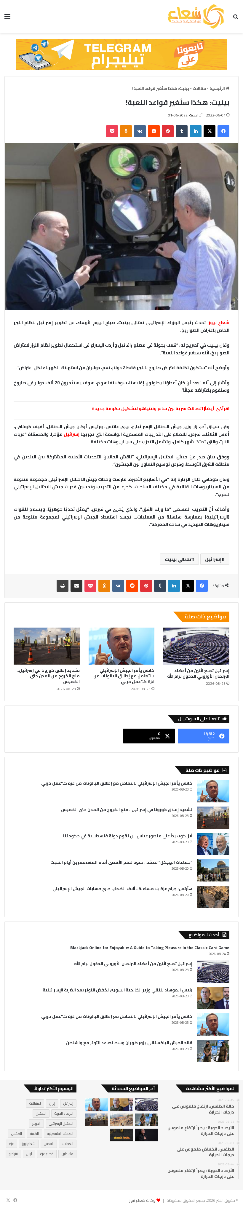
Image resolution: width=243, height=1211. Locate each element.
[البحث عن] (236, 18)
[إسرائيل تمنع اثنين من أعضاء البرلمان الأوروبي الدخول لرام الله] (196, 646)
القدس (49, 1143)
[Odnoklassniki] (126, 131)
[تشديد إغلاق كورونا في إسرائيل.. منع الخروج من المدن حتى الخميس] (47, 646)
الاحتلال (41, 1113)
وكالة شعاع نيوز (142, 1200)
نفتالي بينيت (178, 559)
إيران (52, 1103)
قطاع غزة (46, 1153)
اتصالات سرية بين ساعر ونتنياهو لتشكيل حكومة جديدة (148, 408)
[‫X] (209, 131)
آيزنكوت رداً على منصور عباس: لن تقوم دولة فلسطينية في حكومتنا (127, 836)
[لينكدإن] (196, 131)
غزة (11, 1143)
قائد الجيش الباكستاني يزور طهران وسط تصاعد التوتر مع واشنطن (129, 1043)
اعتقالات (35, 1103)
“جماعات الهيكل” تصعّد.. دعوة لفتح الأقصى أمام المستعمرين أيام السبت (121, 862)
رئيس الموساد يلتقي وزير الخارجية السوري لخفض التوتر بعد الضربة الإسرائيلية (117, 990)
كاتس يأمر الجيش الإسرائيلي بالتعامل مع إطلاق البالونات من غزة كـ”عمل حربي (123, 675)
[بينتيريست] (168, 131)
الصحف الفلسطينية (60, 1133)
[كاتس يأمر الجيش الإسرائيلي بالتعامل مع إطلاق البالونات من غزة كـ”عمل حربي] (122, 646)
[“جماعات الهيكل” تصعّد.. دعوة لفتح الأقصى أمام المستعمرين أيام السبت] (213, 870)
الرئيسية (218, 88)
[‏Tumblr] (182, 131)
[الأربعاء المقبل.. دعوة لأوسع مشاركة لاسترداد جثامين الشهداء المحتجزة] (121, 1120)
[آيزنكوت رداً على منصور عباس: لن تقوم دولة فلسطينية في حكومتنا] (213, 844)
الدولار (36, 1123)
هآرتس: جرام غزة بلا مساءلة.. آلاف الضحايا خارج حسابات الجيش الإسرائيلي (122, 888)
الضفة (34, 1133)
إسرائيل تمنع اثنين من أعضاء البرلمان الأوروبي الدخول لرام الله (198, 673)
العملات (67, 1143)
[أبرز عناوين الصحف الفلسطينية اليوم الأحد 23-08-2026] (121, 1135)
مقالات (199, 88)
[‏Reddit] (154, 131)
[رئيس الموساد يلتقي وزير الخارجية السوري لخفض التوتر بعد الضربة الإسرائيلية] (213, 998)
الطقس (16, 1133)
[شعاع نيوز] (195, 16)
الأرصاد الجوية (64, 1113)
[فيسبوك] (223, 131)
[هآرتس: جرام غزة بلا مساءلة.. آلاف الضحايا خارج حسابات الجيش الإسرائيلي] (213, 897)
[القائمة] (7, 18)
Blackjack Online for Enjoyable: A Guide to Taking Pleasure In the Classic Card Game (149, 947)
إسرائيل (72, 434)
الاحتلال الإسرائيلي (61, 1123)
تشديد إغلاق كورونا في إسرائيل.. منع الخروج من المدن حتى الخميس (48, 675)
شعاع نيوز (29, 1143)
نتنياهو (13, 1153)
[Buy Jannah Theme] (121, 53)
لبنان (29, 1153)
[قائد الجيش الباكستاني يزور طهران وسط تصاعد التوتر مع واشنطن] (213, 1051)
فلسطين (67, 1153)
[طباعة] (62, 586)
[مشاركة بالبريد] (76, 586)
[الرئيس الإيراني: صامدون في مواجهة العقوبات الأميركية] (146, 1135)
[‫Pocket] (112, 131)
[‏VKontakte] (140, 131)
